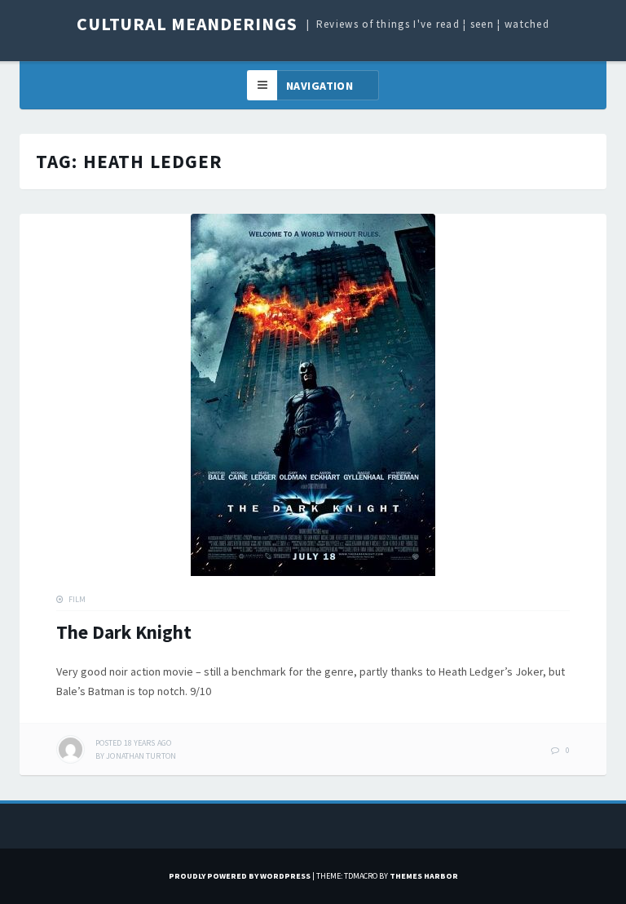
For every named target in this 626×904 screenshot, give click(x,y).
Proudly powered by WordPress (240, 876)
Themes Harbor (424, 876)
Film (77, 599)
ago (133, 743)
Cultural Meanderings (187, 23)
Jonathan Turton (141, 756)
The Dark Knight (124, 632)
